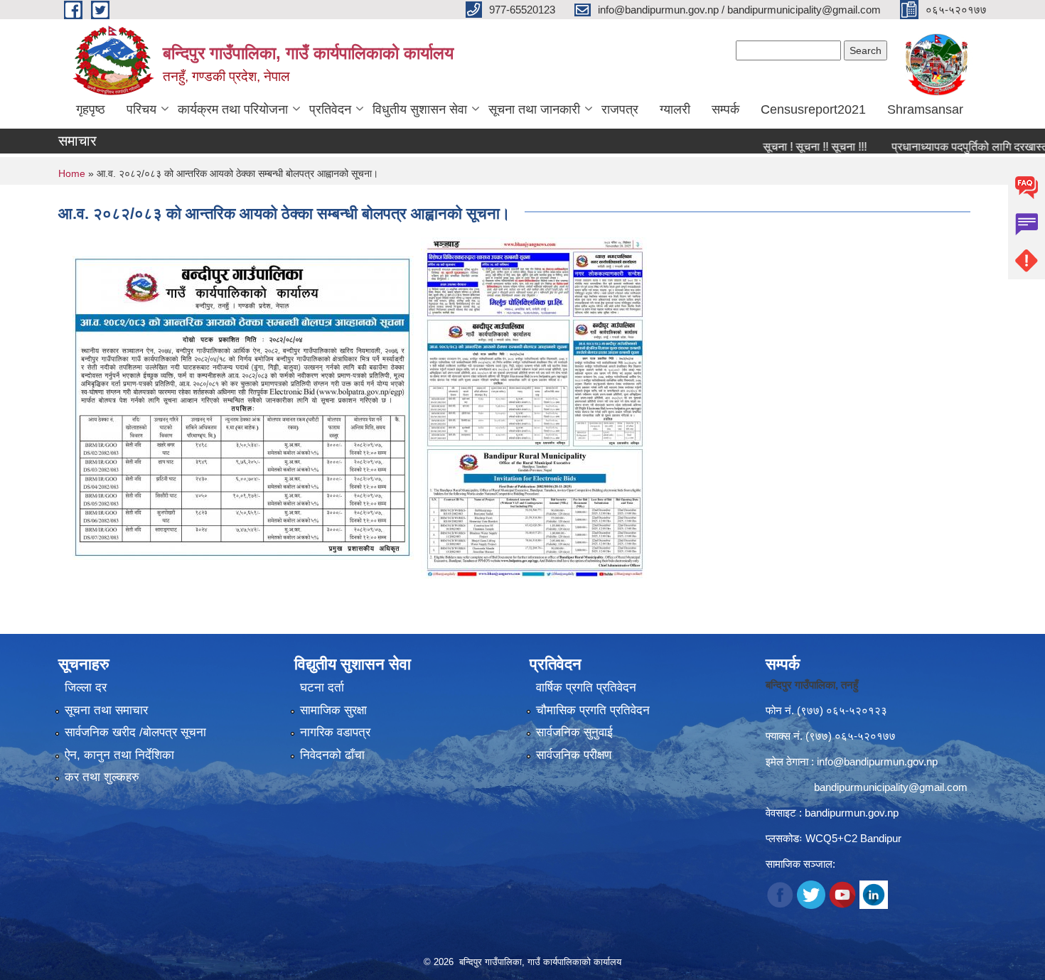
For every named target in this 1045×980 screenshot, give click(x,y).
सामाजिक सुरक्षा (333, 710)
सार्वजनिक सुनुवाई (574, 732)
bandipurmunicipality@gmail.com (891, 787)
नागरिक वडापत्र (335, 732)
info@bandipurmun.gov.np (877, 761)
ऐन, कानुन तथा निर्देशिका (119, 755)
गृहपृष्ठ (90, 109)
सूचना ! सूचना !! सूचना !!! (788, 147)
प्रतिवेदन (330, 109)
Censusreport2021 (813, 109)
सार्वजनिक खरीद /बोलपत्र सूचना (135, 732)
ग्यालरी (675, 109)
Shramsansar (925, 109)
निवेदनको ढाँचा (332, 755)
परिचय (141, 109)
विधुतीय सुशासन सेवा (420, 109)
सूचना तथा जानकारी (534, 109)
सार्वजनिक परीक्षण (573, 755)
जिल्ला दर (86, 687)
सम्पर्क (725, 109)
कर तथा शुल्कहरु (102, 777)
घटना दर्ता (322, 687)
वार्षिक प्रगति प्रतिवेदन (586, 687)
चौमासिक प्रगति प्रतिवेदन (593, 710)
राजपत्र (619, 109)
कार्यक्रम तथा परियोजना (233, 109)
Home (71, 173)
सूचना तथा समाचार (106, 710)
